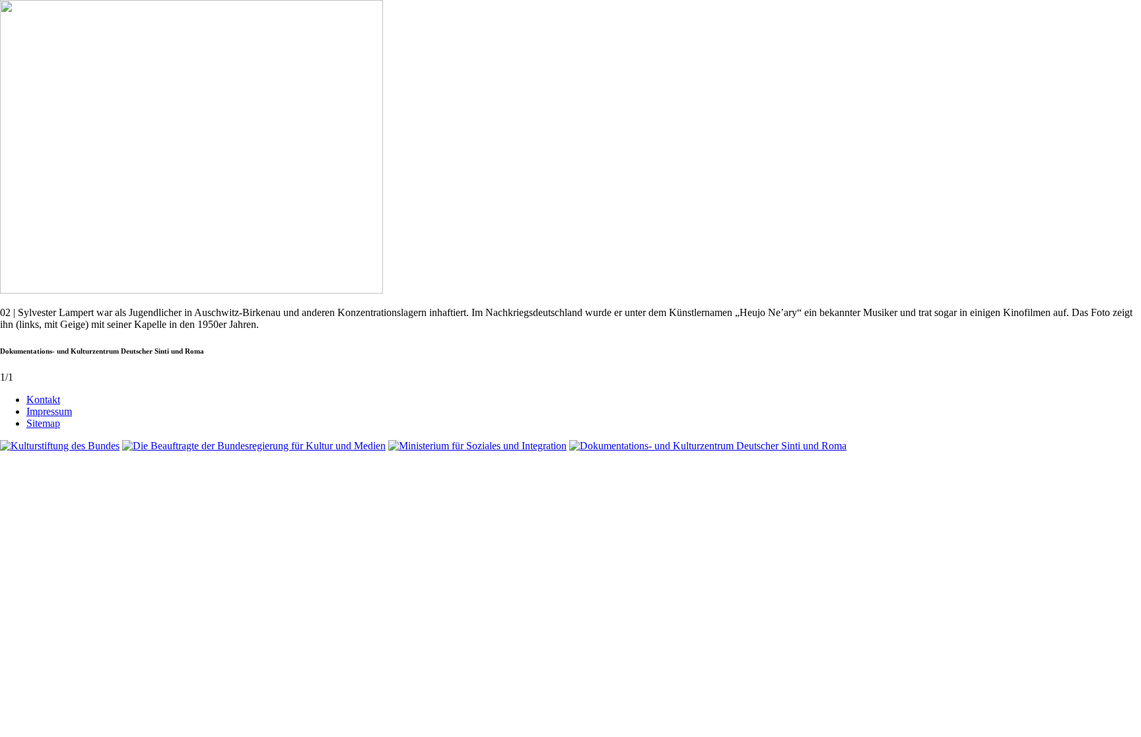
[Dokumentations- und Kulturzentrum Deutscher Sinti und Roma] (708, 445)
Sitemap (43, 423)
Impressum (49, 411)
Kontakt (43, 399)
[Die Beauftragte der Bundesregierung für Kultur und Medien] (254, 445)
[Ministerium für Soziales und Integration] (477, 445)
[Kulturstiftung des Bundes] (60, 445)
